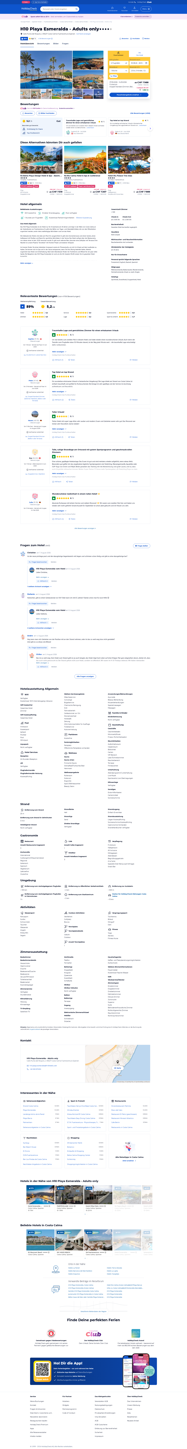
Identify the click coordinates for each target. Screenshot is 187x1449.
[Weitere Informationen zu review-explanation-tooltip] (52, 38)
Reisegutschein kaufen (38, 1421)
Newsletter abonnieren (38, 1417)
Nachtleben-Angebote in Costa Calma (37, 1164)
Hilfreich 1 (44, 623)
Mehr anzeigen (25, 263)
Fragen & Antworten (37, 1409)
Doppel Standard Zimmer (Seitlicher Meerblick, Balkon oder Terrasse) (35, 398)
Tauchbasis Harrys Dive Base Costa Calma (82, 1106)
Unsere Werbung (133, 1405)
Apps (32, 1428)
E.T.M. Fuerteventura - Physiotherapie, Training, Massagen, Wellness (83, 1122)
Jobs (129, 1413)
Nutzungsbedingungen (103, 1405)
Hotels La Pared (74, 1268)
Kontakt (131, 2)
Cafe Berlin (115, 1122)
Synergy (26, 1143)
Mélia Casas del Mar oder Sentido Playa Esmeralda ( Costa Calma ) (86, 1297)
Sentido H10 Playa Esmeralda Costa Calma (83, 1291)
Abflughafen (114, 60)
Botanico (70, 1147)
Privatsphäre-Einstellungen (105, 1413)
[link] (112, 9)
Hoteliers (65, 1401)
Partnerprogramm (69, 1409)
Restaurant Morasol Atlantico (122, 1118)
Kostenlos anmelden (142, 16)
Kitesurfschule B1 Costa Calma (78, 1114)
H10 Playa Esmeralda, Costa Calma (80, 1285)
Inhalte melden (35, 1436)
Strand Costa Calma (30, 1106)
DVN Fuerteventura (30, 1155)
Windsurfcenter (73, 1110)
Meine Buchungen (37, 1401)
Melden (53, 562)
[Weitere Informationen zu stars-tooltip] (111, 29)
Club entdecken (125, 16)
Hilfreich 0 (44, 581)
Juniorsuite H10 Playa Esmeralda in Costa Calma (85, 1294)
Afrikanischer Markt (74, 1143)
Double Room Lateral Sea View (36, 355)
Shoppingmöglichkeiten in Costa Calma (82, 1164)
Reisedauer (113, 67)
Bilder (56, 44)
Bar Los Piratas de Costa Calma (35, 1159)
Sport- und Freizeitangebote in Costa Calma (84, 1127)
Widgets (65, 1405)
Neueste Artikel (133, 1421)
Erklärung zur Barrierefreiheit (106, 1428)
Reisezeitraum (134, 60)
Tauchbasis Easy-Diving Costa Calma (81, 1118)
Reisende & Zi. (134, 67)
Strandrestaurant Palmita (121, 1106)
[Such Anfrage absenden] (76, 9)
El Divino (26, 1151)
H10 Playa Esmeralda (114, 1291)
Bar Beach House (29, 1147)
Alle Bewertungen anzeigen (84, 528)
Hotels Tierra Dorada (114, 1268)
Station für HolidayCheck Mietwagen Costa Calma (129, 895)
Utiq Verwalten (100, 1417)
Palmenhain (27, 1122)
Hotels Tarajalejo (113, 1274)
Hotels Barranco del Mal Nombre (80, 1271)
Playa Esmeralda (29, 1110)
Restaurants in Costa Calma (121, 1127)
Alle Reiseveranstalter (38, 1432)
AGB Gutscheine (101, 1425)
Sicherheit (98, 1432)
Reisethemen (132, 1417)
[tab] (118, 54)
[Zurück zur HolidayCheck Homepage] (29, 9)
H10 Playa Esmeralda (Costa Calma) (81, 1288)
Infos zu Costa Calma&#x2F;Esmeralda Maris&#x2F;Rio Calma (125, 1288)
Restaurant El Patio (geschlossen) (124, 1114)
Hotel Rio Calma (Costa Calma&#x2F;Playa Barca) (124, 1285)
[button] (46, 70)
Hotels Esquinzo (74, 1274)
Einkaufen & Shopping (75, 1151)
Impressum (99, 1436)
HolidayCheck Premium (39, 1425)
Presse (129, 1409)
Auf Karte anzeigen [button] (83, 34)
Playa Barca (27, 1118)
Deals (25, 2)
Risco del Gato (116, 1110)
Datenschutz (99, 1409)
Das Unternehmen (134, 1401)
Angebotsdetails (35, 1029)
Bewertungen (43, 44)
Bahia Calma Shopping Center (78, 1155)
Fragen (65, 44)
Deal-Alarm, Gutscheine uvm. (41, 1413)
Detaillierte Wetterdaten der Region (93, 1311)
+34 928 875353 (35, 1069)
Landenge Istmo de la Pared (33, 1114)
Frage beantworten (39, 562)
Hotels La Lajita (112, 1271)
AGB (96, 1421)
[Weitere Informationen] (140, 90)
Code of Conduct (68, 1413)
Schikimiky (71, 1159)
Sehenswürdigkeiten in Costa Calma (36, 1127)
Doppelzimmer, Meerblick (36, 474)
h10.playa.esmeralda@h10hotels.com (43, 1066)
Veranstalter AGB (101, 1401)
